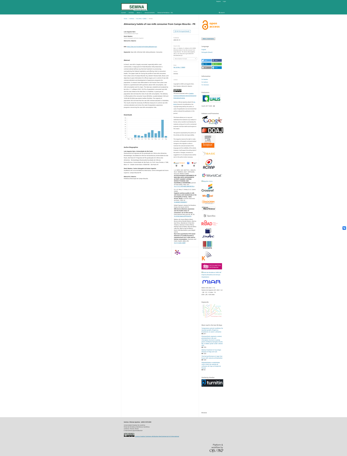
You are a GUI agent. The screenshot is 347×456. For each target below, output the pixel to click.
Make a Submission (208, 39)
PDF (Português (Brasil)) (182, 31)
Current (123, 12)
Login (224, 1)
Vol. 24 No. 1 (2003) (141, 18)
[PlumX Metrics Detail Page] (177, 252)
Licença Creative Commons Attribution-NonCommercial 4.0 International (157, 436)
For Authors (205, 82)
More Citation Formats (181, 58)
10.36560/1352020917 (180, 202)
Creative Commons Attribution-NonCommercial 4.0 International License (185, 96)
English (204, 49)
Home (125, 18)
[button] (206, 60)
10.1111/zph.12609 (179, 243)
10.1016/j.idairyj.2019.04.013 (182, 216)
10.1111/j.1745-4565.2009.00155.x (184, 186)
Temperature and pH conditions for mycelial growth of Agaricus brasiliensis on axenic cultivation (212, 330)
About (139, 12)
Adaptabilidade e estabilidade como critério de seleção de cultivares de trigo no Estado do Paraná (211, 365)
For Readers (205, 79)
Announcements (150, 12)
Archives (131, 12)
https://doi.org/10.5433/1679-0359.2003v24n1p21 (142, 46)
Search (222, 12)
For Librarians (205, 85)
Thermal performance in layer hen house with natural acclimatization (212, 357)
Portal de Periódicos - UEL (165, 12)
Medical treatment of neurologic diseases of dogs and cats (211, 351)
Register (218, 1)
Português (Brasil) (207, 52)
